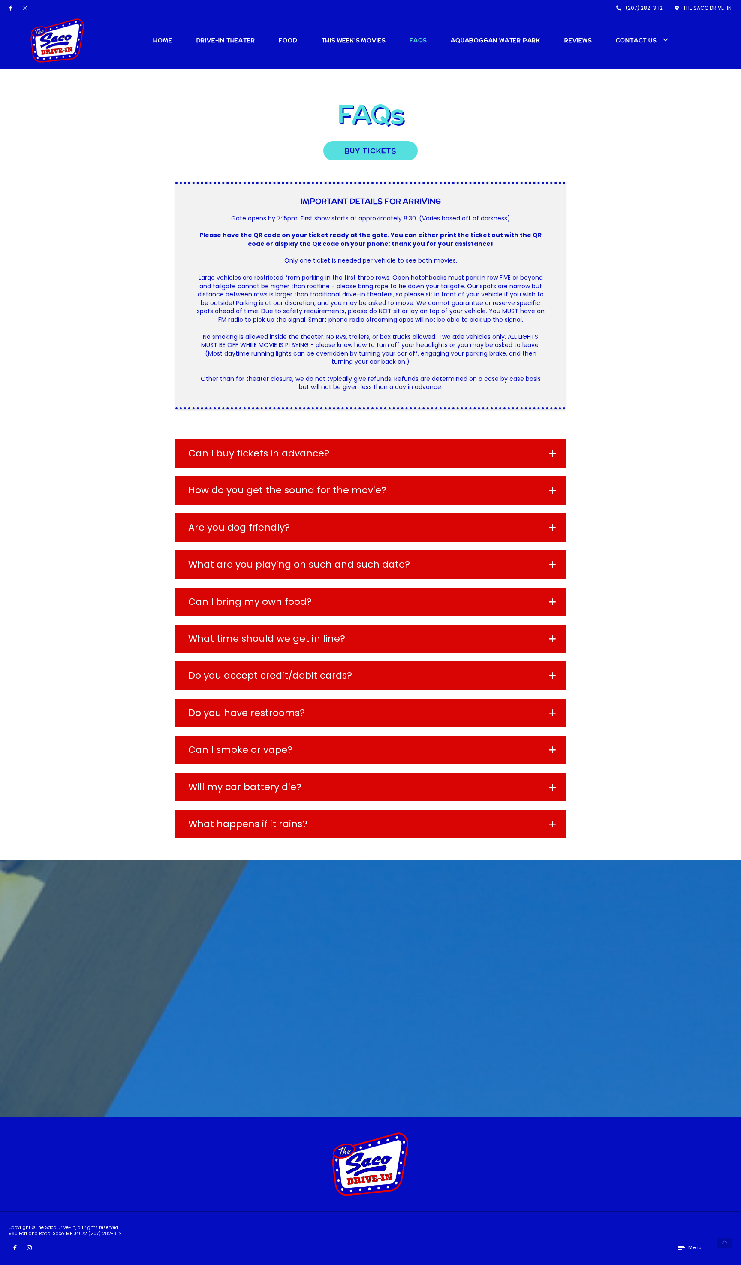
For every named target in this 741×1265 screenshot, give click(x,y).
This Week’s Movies (354, 40)
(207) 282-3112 (105, 1233)
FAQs (418, 40)
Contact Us (636, 40)
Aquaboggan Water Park (495, 40)
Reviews (578, 40)
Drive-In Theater (225, 40)
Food (288, 40)
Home (162, 40)
